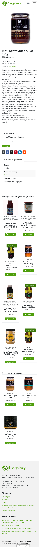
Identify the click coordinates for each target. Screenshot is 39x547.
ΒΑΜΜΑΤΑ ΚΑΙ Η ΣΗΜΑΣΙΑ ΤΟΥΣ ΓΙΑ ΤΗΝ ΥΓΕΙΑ (17, 520)
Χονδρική (28, 541)
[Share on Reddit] (24, 152)
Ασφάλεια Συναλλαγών (9, 508)
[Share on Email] (3, 152)
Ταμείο (21, 541)
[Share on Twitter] (11, 152)
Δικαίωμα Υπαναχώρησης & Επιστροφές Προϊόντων (18, 505)
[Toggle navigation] (34, 3)
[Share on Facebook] (7, 152)
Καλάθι (15, 541)
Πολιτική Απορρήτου (8, 510)
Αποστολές (5, 499)
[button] (34, 14)
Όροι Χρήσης (6, 497)
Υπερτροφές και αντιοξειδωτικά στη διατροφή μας (17, 528)
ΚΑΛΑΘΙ (6, 146)
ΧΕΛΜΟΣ (7, 175)
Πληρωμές (5, 502)
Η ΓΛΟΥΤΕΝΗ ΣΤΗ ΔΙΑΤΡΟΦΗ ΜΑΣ (13, 523)
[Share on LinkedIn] (20, 152)
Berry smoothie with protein (10, 525)
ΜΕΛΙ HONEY (12, 66)
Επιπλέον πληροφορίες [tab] (13, 160)
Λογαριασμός (6, 541)
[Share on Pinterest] (16, 152)
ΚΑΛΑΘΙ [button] (11, 234)
